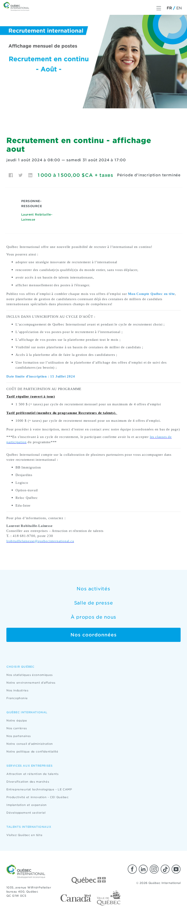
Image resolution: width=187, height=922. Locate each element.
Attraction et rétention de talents (32, 774)
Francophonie (17, 698)
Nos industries (17, 690)
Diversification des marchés (27, 781)
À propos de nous (93, 617)
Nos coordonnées (93, 635)
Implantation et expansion (26, 805)
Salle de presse (93, 603)
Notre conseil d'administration (29, 743)
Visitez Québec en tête (24, 835)
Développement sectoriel (26, 812)
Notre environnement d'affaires (30, 682)
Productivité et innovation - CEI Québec (37, 797)
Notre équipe (16, 720)
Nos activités (93, 588)
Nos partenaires (18, 736)
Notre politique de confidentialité (32, 751)
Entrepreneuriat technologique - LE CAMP (39, 789)
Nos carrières (16, 728)
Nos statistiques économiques (29, 675)
